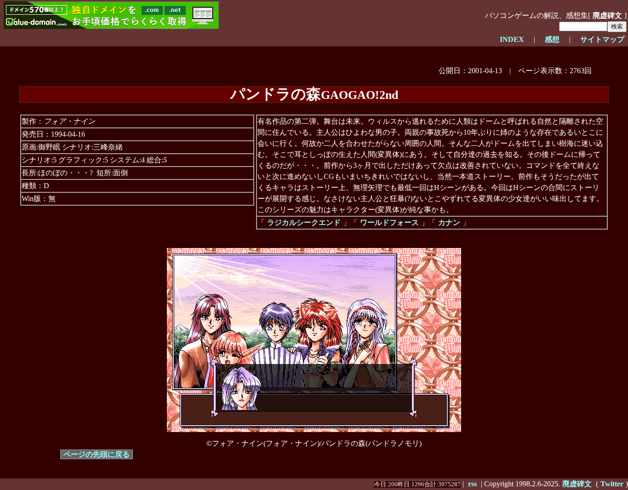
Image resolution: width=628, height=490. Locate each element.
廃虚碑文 (577, 484)
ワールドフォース (389, 222)
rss (472, 484)
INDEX (512, 39)
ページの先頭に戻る (96, 454)
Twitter (611, 484)
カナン (449, 222)
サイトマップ (602, 39)
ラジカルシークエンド (304, 222)
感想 (552, 39)
